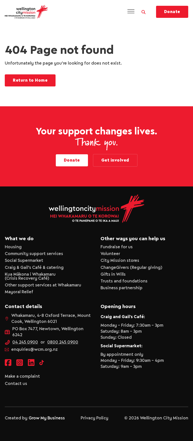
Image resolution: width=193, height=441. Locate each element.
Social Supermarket (24, 261)
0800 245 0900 (62, 342)
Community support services (34, 254)
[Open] (130, 11)
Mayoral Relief (19, 292)
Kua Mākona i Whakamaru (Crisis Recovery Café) (30, 276)
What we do (19, 238)
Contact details (23, 306)
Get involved (115, 160)
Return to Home (30, 80)
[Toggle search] (143, 11)
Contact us (16, 384)
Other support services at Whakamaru (43, 285)
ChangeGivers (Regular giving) (131, 268)
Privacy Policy (94, 418)
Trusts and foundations (124, 281)
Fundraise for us (117, 247)
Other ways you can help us (133, 238)
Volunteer (110, 254)
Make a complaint (22, 376)
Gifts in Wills (113, 274)
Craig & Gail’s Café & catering (34, 268)
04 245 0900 (25, 342)
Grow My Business (47, 418)
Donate (172, 12)
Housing (13, 247)
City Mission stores (120, 261)
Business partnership (121, 288)
